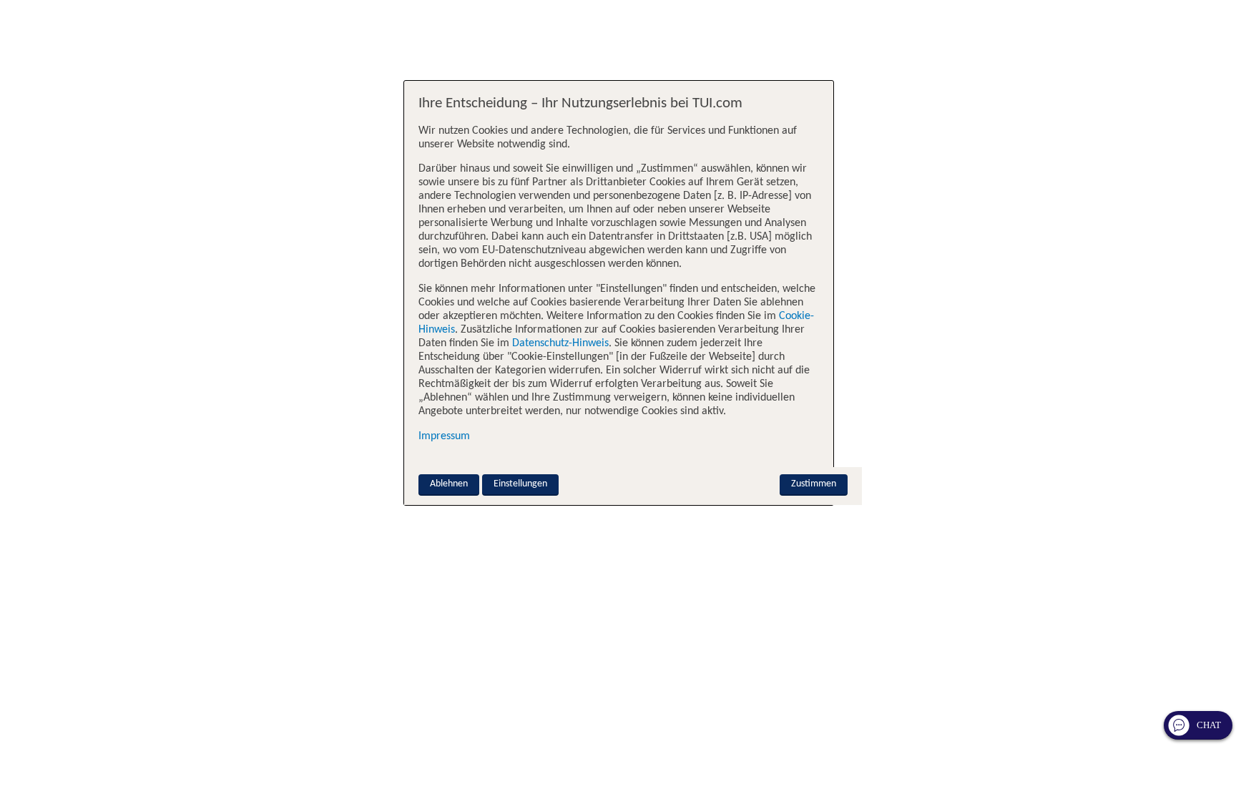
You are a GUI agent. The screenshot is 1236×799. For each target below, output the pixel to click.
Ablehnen (449, 484)
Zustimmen (813, 484)
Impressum (444, 436)
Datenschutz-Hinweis (560, 343)
